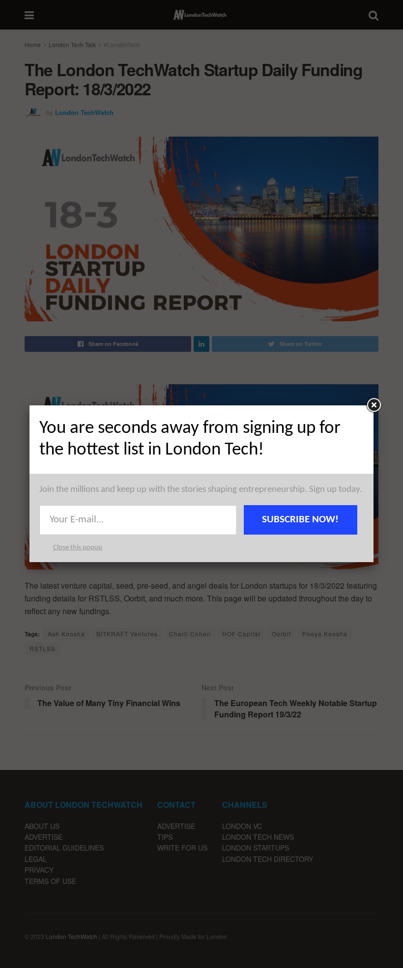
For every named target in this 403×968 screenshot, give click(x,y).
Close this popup (77, 547)
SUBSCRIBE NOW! (300, 519)
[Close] (373, 405)
